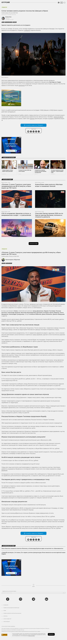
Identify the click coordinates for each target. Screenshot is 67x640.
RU (61, 2)
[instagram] (20, 599)
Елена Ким (8, 17)
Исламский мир (8, 22)
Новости (4, 7)
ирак (3, 22)
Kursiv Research (6, 621)
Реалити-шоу (9, 263)
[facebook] (7, 599)
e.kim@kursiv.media (9, 19)
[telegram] (33, 599)
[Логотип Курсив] (6, 2)
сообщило (27, 30)
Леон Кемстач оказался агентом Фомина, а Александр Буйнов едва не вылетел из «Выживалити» (32, 548)
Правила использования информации (11, 607)
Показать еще (33, 243)
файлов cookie (31, 635)
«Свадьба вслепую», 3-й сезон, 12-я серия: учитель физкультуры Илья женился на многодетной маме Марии (33, 553)
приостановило (58, 117)
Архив (4, 610)
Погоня (3, 263)
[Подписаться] (64, 593)
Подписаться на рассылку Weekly (9, 591)
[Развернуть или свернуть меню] (64, 2)
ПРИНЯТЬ (51, 634)
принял (32, 118)
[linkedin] (46, 599)
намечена (22, 85)
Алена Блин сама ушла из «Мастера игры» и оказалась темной (48, 185)
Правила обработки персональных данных (12, 613)
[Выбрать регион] (58, 2)
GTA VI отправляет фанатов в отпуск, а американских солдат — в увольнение (16, 214)
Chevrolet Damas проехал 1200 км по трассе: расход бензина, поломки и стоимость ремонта (49, 215)
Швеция (14, 22)
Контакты (5, 616)
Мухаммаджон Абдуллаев (12, 259)
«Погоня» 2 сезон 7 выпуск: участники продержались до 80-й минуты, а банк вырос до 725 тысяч (16, 186)
